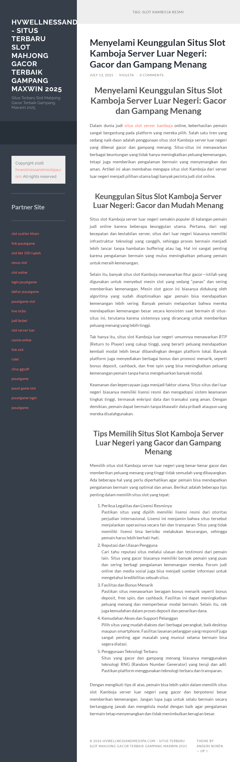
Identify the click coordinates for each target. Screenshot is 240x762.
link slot (17, 349)
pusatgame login (24, 398)
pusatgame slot (23, 301)
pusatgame (20, 378)
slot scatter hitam (25, 233)
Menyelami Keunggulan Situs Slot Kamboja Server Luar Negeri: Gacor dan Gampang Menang (157, 53)
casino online (21, 340)
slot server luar (23, 330)
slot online (19, 272)
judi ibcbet (19, 320)
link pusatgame (23, 243)
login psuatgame (24, 282)
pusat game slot (23, 388)
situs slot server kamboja (148, 125)
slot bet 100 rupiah (26, 253)
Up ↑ (204, 751)
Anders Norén (210, 746)
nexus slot (19, 262)
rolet (15, 359)
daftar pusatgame (25, 291)
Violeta (126, 75)
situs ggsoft (20, 369)
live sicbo (18, 311)
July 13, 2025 (101, 75)
